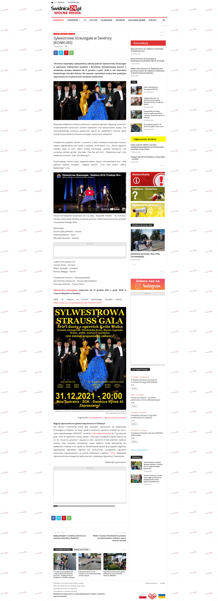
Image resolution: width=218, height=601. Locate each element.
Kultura (71, 34)
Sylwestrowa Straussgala (65, 290)
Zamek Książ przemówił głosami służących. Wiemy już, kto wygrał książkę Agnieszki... (153, 465)
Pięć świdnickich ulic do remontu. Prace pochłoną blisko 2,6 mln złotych (89, 574)
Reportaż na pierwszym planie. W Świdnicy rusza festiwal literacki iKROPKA (114, 574)
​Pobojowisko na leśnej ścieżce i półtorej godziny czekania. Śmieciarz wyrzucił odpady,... (154, 114)
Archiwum (120, 20)
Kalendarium (106, 20)
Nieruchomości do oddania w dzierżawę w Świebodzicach (147, 50)
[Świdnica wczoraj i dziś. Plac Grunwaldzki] (148, 240)
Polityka (93, 20)
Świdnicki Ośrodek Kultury (88, 506)
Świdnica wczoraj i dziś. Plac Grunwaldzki (145, 255)
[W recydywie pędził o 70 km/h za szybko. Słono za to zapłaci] (136, 127)
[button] (163, 20)
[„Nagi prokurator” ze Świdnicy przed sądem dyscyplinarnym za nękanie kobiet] (136, 101)
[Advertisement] (90, 251)
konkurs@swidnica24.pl (101, 433)
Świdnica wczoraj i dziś (142, 225)
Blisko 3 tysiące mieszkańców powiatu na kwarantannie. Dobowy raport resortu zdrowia (109, 538)
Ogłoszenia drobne (136, 20)
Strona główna (57, 31)
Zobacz (134, 388)
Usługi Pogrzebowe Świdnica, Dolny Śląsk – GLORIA (148, 158)
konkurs (75, 506)
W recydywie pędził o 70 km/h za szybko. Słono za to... (154, 125)
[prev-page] (122, 549)
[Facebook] (55, 53)
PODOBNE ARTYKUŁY (63, 550)
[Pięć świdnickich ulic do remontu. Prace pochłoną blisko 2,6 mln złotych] (89, 561)
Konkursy (64, 34)
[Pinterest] (66, 53)
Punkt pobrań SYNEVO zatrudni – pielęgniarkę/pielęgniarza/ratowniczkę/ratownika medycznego (147, 147)
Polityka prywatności (151, 583)
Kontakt (153, 20)
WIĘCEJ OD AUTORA (81, 550)
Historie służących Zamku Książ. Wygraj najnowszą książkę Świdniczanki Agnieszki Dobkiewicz (153, 478)
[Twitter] (61, 53)
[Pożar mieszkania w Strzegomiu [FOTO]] (136, 90)
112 (84, 20)
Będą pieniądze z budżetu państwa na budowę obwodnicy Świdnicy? (69, 537)
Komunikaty (58, 20)
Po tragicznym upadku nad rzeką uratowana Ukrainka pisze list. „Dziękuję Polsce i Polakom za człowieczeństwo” (64, 575)
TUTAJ (112, 453)
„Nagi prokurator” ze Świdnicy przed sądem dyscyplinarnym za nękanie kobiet (153, 101)
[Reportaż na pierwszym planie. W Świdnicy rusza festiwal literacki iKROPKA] (114, 561)
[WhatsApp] (71, 53)
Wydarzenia (73, 20)
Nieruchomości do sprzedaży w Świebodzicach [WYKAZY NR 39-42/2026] (147, 59)
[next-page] (125, 549)
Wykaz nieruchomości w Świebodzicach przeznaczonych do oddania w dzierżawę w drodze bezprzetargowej (147, 70)
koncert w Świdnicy (65, 506)
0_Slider (65, 31)
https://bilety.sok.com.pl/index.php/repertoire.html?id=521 (78, 302)
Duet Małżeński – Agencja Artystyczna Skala (107, 417)
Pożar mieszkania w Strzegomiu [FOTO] (151, 88)
